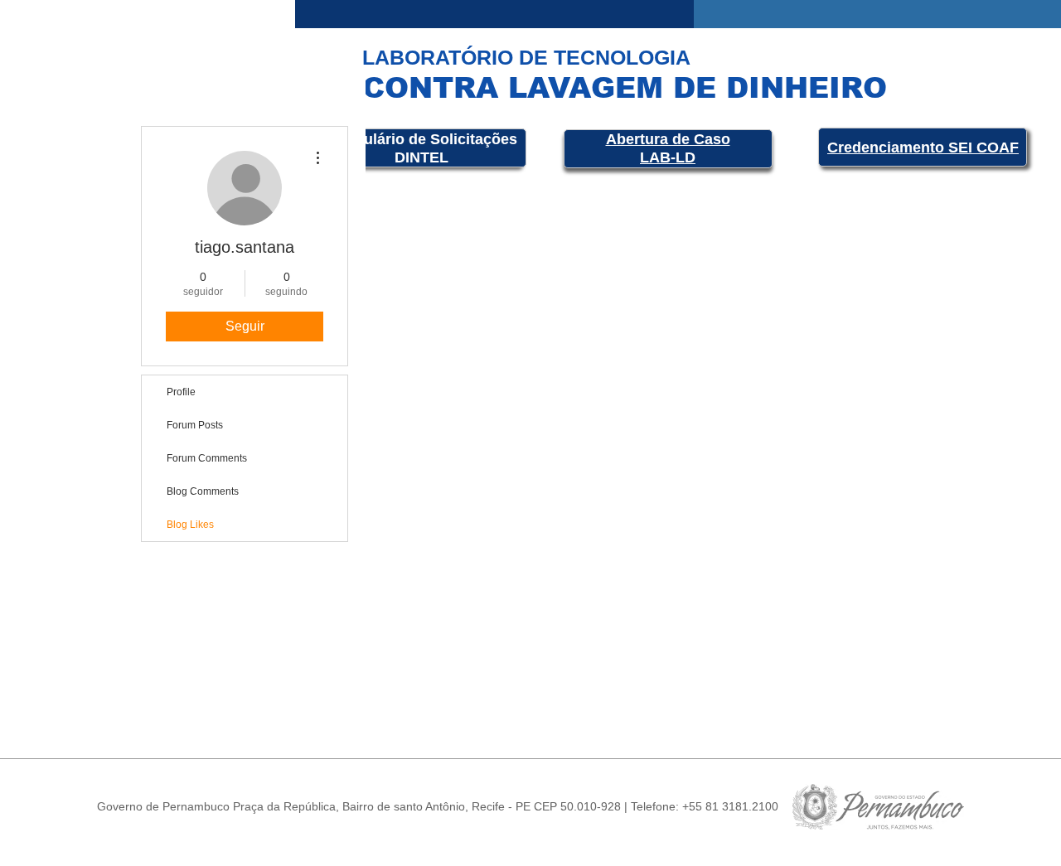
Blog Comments (203, 491)
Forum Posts (195, 425)
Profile (181, 392)
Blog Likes (190, 524)
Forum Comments (207, 458)
